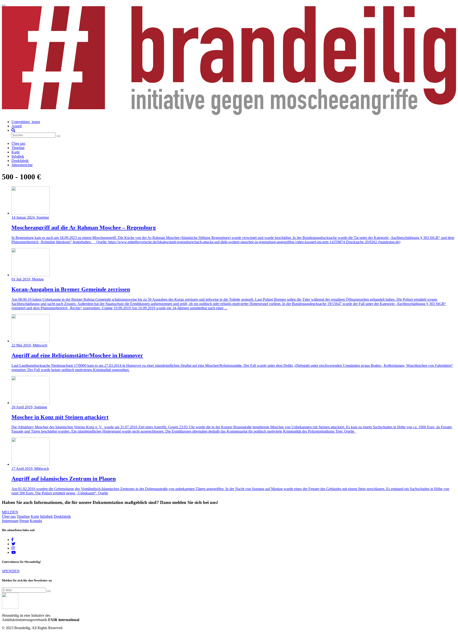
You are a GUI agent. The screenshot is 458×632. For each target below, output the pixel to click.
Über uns (18, 143)
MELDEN (10, 512)
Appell (16, 126)
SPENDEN (11, 571)
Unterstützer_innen (25, 122)
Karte (15, 152)
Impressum (10, 521)
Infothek (17, 156)
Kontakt (36, 521)
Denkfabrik (20, 161)
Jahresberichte (22, 165)
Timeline (18, 148)
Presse (24, 521)
